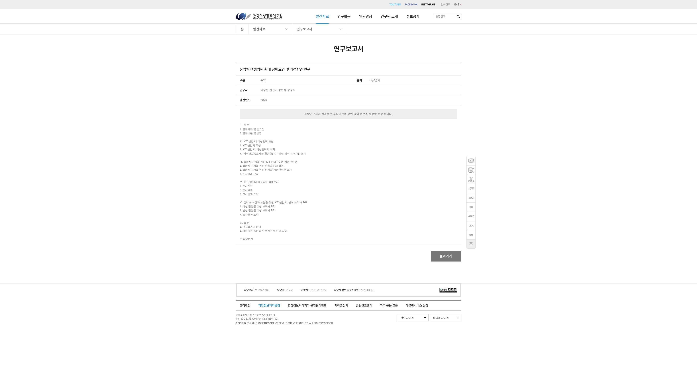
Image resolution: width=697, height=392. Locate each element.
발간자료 (322, 16)
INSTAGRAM (428, 4)
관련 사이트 (407, 318)
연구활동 (343, 16)
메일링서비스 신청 (417, 305)
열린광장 (365, 16)
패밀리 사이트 (441, 318)
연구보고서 (304, 29)
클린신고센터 (364, 305)
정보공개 (412, 16)
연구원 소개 (389, 16)
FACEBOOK (411, 4)
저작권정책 (341, 305)
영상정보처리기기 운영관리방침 (307, 305)
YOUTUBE (395, 4)
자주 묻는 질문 (389, 305)
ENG (456, 4)
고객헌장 (245, 305)
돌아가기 (446, 256)
